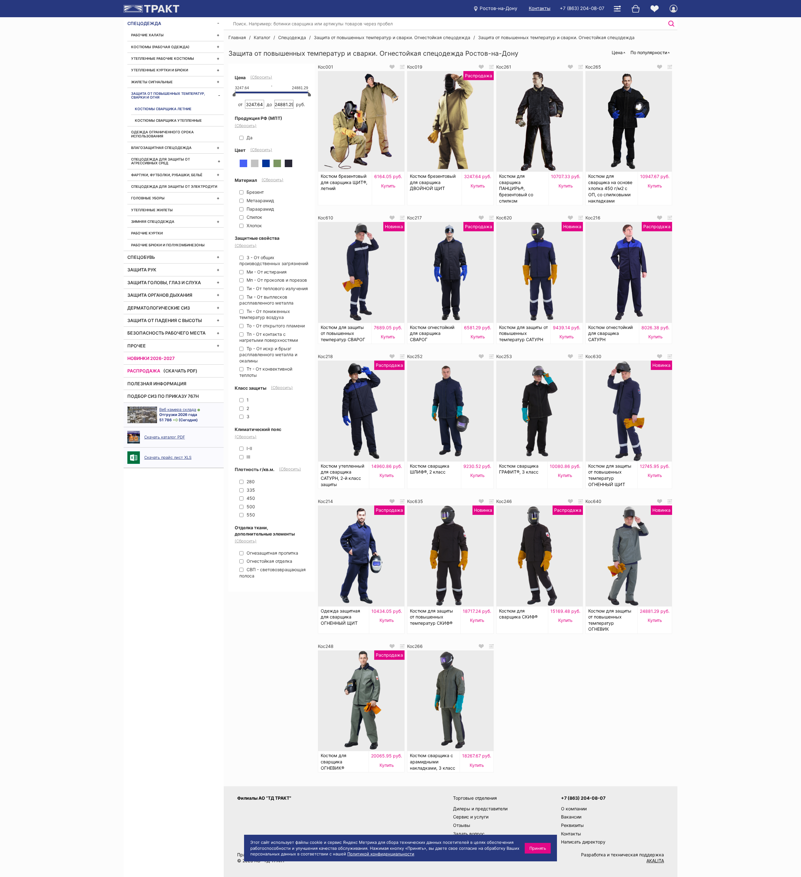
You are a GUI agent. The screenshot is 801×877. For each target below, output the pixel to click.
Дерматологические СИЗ (158, 307)
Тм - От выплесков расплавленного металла (266, 300)
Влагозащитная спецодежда (161, 148)
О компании (574, 808)
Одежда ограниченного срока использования (162, 134)
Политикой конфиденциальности (380, 853)
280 (250, 481)
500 (250, 506)
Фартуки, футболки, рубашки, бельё (166, 175)
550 (250, 514)
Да (249, 137)
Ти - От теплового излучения (276, 288)
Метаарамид (259, 200)
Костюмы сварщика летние (163, 109)
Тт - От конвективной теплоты (265, 372)
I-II (248, 448)
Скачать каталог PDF (164, 437)
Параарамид (259, 209)
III (247, 456)
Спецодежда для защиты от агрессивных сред (160, 161)
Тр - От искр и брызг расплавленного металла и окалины (268, 354)
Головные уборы (148, 198)
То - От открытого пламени (275, 325)
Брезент (254, 192)
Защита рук (141, 269)
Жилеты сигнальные (152, 82)
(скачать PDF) (180, 370)
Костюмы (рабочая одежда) (160, 47)
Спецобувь (141, 257)
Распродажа (143, 370)
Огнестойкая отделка (268, 561)
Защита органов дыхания (159, 295)
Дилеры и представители (480, 808)
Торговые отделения (475, 798)
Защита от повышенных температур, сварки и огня (168, 95)
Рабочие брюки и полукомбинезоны (168, 245)
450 (250, 498)
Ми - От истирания (266, 271)
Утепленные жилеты (152, 210)
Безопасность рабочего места (166, 333)
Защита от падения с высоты (164, 320)
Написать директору (583, 841)
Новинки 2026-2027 (151, 358)
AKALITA (655, 860)
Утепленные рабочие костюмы (162, 58)
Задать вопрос (469, 833)
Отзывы (461, 825)
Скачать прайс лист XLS (167, 457)
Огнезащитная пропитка (271, 553)
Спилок (253, 217)
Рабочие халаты (147, 35)
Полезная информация (156, 383)
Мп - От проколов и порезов (276, 280)
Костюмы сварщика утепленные (168, 120)
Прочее (136, 345)
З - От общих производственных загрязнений (273, 260)
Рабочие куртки (147, 233)
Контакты (539, 8)
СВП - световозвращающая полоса (272, 572)
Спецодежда (144, 23)
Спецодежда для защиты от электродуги (174, 186)
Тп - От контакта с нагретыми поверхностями (268, 337)
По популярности (648, 52)
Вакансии (571, 816)
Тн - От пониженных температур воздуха (264, 314)
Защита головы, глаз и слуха (164, 282)
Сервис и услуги (470, 816)
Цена (617, 52)
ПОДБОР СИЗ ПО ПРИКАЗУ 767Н (163, 396)
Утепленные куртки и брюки (159, 70)
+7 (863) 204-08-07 (582, 8)
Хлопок (253, 225)
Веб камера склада (177, 409)
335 (250, 490)
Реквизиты (572, 825)
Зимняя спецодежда (152, 221)
